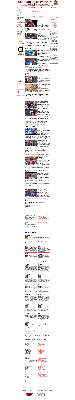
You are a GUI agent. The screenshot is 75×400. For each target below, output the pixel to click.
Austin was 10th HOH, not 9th (41, 368)
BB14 (21, 95)
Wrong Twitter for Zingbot (40, 367)
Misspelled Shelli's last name (41, 349)
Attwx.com (18, 33)
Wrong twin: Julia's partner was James (42, 365)
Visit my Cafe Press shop (54, 29)
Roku (18, 36)
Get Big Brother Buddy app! (20, 53)
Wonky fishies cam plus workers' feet (41, 353)
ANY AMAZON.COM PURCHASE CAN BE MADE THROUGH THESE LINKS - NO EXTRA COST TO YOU (37, 11)
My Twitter (18, 26)
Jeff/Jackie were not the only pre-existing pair (42, 364)
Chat (35, 5)
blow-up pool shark (43, 213)
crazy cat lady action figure (45, 214)
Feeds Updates (53, 5)
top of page (25, 390)
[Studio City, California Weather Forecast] (21, 89)
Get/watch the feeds (19, 25)
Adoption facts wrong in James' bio (41, 369)
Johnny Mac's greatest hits (40, 218)
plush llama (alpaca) (41, 214)
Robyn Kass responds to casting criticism (42, 219)
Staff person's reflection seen (41, 351)
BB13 (23, 95)
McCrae (51, 390)
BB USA (18, 27)
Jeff (25, 374)
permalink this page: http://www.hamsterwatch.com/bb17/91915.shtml (34, 7)
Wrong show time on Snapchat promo (41, 360)
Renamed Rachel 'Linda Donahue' (41, 343)
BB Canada (20, 27)
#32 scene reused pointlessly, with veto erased (42, 361)
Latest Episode (30, 5)
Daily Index (33, 5)
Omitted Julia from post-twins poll (41, 356)
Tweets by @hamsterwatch (53, 19)
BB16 (18, 95)
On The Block (43, 5)
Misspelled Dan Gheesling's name (41, 346)
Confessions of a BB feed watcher (41, 222)
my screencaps (20, 26)
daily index (31, 390)
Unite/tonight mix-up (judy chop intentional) (42, 373)
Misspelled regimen (40, 359)
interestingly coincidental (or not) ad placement (43, 90)
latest (28, 390)
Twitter (50, 5)
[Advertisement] (20, 102)
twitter (39, 390)
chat (34, 390)
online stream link (47, 195)
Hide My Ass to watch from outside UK (41, 216)
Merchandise (40, 5)
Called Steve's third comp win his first (41, 362)
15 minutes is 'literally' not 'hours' (41, 370)
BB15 (20, 95)
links (37, 390)
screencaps (43, 390)
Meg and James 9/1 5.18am (28, 355)
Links (37, 5)
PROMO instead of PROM (40, 347)
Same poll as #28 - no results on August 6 (42, 358)
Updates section (30, 42)
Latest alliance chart (19, 34)
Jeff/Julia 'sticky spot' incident (28, 366)
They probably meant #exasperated (41, 344)
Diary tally (18, 35)
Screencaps (47, 5)
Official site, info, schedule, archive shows (42, 217)
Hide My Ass (39, 190)
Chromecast (21, 36)
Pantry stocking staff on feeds (41, 363)
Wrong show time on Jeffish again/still (41, 366)
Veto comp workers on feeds (41, 348)
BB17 (17, 95)
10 (18, 38)
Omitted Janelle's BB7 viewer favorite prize (42, 375)
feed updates (47, 390)
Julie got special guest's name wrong (41, 350)
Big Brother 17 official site (19, 32)
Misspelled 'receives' (40, 352)
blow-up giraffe (40, 213)
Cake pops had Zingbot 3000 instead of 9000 (42, 376)
